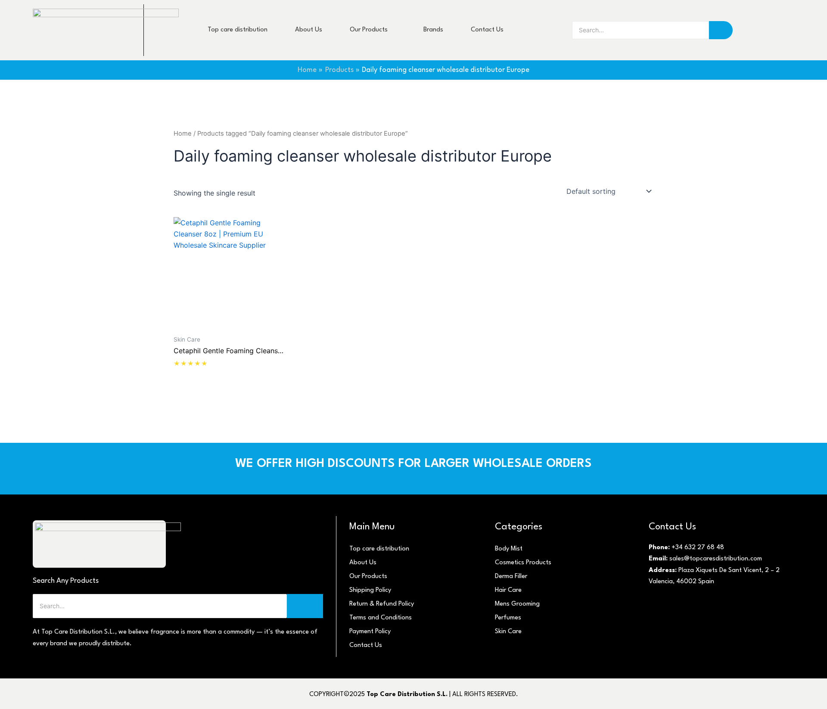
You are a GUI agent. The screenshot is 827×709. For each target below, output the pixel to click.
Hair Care (508, 590)
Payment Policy (370, 631)
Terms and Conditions (380, 618)
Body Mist (508, 549)
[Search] (721, 30)
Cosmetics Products (523, 563)
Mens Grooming (517, 604)
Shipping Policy (370, 590)
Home (183, 133)
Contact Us (365, 645)
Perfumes (508, 618)
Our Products (368, 576)
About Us (362, 563)
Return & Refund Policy (381, 604)
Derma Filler (511, 576)
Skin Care (508, 631)
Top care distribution (379, 549)
